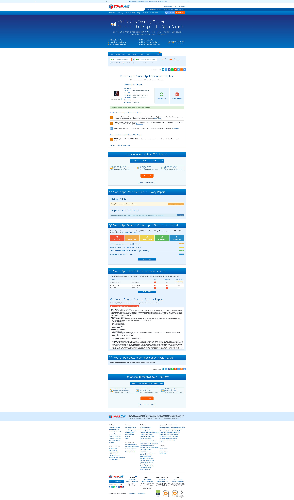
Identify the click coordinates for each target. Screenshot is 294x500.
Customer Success (129, 434)
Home (111, 54)
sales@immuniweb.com (132, 481)
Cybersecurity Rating (113, 459)
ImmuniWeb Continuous (115, 438)
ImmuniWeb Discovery (114, 427)
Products (111, 425)
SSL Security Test (113, 448)
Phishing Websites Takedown (146, 462)
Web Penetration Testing (145, 467)
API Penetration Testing (145, 427)
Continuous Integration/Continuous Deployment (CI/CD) (172, 427)
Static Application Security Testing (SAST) (169, 436)
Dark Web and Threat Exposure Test (117, 457)
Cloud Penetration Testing (146, 438)
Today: (180, 9)
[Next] (258, 1)
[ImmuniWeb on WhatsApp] (114, 487)
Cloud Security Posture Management (148, 440)
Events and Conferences (130, 448)
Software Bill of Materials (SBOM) (167, 440)
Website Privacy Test (113, 454)
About (135, 54)
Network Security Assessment (146, 458)
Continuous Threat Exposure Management (149, 447)
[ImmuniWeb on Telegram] (116, 487)
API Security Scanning (145, 429)
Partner (183, 6)
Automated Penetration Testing (147, 436)
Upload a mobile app (122, 59)
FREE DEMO (147, 176)
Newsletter (117, 481)
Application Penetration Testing (147, 430)
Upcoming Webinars (130, 451)
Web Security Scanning (145, 469)
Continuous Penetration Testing (147, 445)
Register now (163, 1)
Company (128, 425)
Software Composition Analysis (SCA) (168, 438)
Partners (162, 445)
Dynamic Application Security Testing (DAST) (170, 432)
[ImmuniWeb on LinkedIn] (109, 487)
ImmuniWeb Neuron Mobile (115, 432)
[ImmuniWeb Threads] (123, 487)
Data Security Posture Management (148, 453)
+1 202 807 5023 (162, 479)
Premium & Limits (145, 54)
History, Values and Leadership (132, 429)
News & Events (129, 442)
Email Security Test (113, 450)
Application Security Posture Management (149, 432)
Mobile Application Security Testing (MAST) (169, 434)
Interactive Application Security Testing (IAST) (170, 430)
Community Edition (114, 446)
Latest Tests (120, 54)
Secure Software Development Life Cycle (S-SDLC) (171, 429)
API (129, 54)
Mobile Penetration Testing (146, 454)
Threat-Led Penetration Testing (147, 465)
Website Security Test (114, 452)
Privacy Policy (141, 493)
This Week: (170, 9)
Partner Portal (163, 453)
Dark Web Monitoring (144, 451)
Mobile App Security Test (114, 455)
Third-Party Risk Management (146, 464)
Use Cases (143, 425)
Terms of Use (131, 493)
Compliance (111, 442)
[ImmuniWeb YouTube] (121, 487)
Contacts (127, 436)
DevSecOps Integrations (114, 440)
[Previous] (35, 1)
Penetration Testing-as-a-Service (147, 460)
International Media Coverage (132, 446)
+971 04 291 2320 (177, 479)
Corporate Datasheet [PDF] (147, 182)
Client (178, 6)
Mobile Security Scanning (145, 456)
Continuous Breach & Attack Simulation (149, 443)
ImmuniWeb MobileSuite (115, 436)
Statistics (158, 53)
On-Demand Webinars (130, 450)
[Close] (188, 1)
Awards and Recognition (131, 430)
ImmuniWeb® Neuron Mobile (129, 232)
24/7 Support (168, 6)
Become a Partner (164, 451)
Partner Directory (163, 450)
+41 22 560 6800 (132, 479)
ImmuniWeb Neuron (114, 429)
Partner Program (163, 448)
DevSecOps (162, 442)
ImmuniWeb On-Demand (115, 434)
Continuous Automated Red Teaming (148, 442)
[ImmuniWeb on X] (112, 487)
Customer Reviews (129, 432)
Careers (127, 438)
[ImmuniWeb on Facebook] (119, 487)
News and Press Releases (131, 444)
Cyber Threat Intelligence (145, 449)
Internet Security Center (151, 9)
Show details (157, 118)
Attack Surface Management (146, 434)
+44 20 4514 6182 (147, 479)
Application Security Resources (168, 425)
